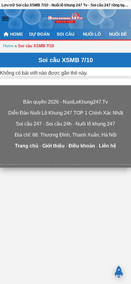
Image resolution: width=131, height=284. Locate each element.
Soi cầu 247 (103, 157)
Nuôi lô (92, 34)
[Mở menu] (5, 18)
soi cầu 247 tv (28, 157)
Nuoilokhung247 (12, 157)
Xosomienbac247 (118, 157)
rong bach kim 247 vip (47, 157)
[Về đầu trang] (119, 272)
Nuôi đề (118, 34)
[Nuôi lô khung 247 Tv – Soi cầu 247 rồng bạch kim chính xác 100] (65, 19)
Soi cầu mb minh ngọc (84, 157)
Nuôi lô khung (66, 157)
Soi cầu (65, 34)
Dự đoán (39, 34)
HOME (16, 34)
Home (8, 46)
